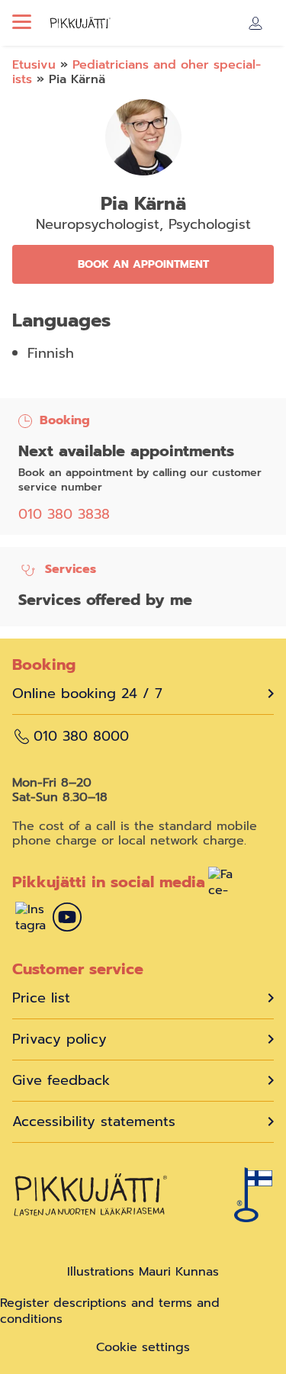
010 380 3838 (64, 514)
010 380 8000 (81, 737)
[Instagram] (30, 919)
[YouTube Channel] (67, 919)
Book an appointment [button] (143, 264)
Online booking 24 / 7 (87, 694)
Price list (41, 998)
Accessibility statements (93, 1122)
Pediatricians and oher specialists (136, 72)
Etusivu (34, 65)
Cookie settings (143, 1348)
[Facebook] (223, 884)
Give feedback (61, 1081)
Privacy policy (59, 1039)
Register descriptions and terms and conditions (110, 1311)
